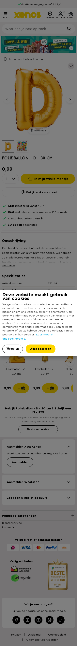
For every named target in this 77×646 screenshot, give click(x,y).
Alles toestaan (40, 349)
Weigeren (13, 348)
